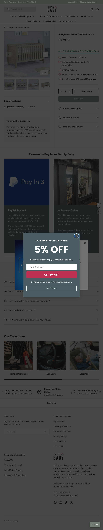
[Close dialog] (76, 236)
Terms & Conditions (62, 260)
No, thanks (51, 288)
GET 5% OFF (51, 274)
